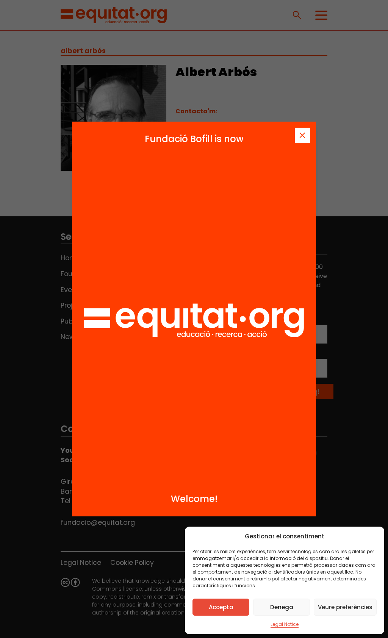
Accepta (221, 607)
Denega (281, 607)
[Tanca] (302, 135)
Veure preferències (345, 607)
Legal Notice (285, 624)
